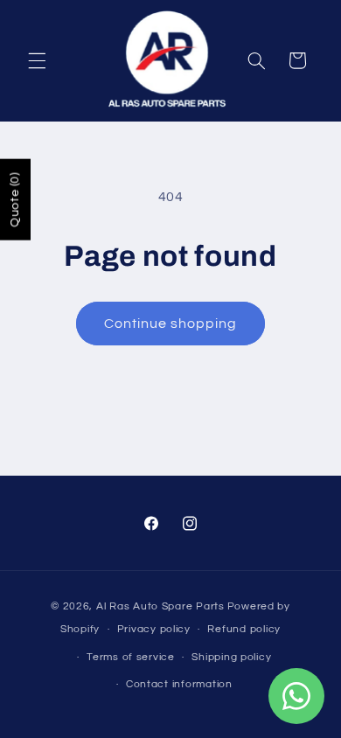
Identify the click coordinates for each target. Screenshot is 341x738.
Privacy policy (154, 629)
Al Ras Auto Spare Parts (160, 606)
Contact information (179, 684)
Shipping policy (231, 657)
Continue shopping (171, 324)
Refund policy (244, 629)
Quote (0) (15, 199)
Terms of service (131, 657)
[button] (37, 60)
